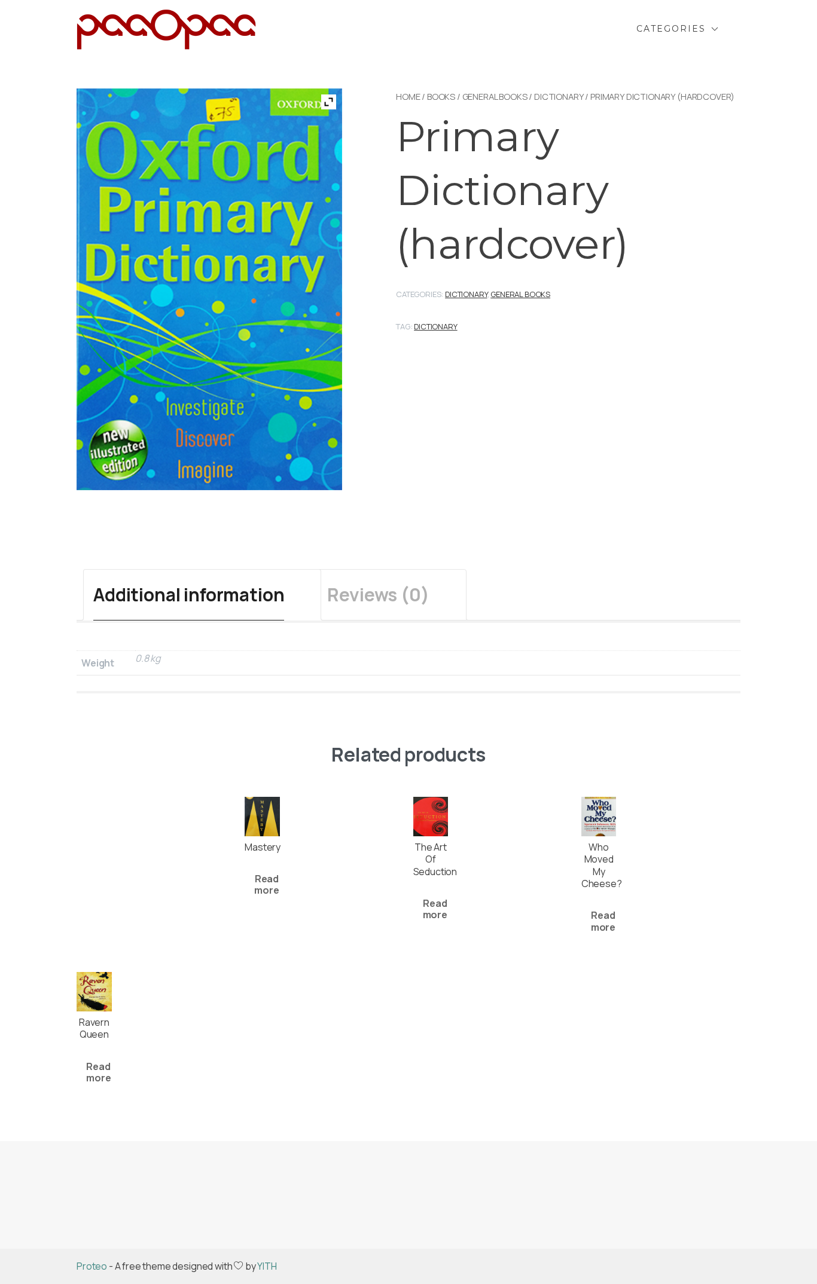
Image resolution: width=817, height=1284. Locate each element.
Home (408, 96)
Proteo (92, 1266)
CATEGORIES (671, 28)
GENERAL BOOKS (495, 96)
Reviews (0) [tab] (378, 594)
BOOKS (441, 96)
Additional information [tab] (188, 594)
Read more (266, 884)
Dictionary (558, 96)
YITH (266, 1266)
